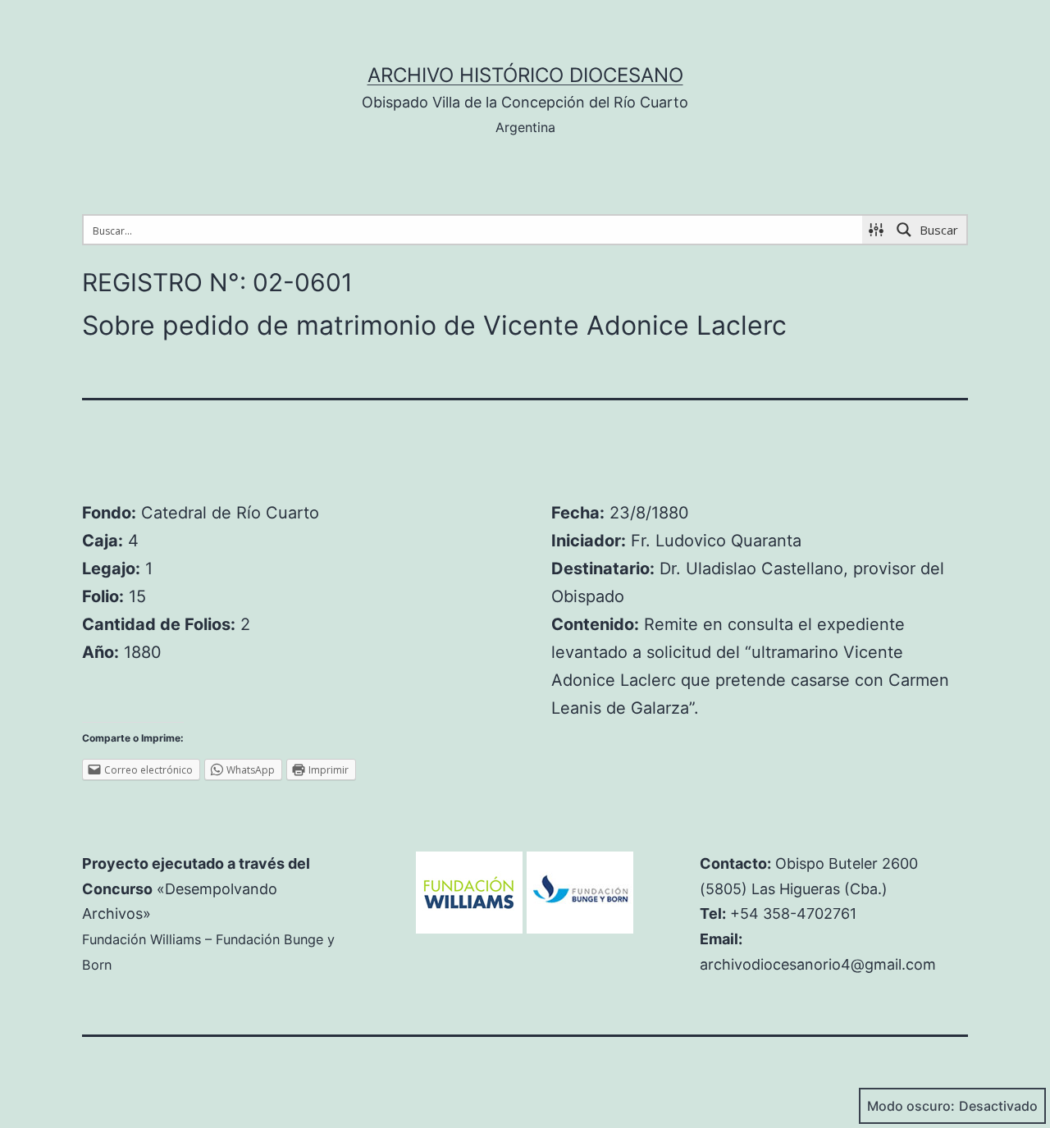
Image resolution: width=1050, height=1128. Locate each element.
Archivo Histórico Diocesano (525, 75)
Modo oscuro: (911, 1106)
